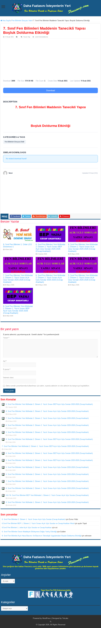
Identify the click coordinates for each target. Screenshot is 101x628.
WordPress (46, 618)
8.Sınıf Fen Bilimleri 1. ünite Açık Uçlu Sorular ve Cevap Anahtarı (27, 528)
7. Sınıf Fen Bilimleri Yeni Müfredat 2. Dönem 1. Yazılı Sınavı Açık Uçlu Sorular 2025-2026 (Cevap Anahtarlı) (47, 481)
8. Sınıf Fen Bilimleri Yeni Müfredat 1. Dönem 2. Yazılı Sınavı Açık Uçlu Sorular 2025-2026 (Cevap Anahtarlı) (47, 502)
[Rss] (51, 621)
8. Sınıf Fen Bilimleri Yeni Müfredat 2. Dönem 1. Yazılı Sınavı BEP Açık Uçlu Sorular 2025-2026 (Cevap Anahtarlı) (18, 309)
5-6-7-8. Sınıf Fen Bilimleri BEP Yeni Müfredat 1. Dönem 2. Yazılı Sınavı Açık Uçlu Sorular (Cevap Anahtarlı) (47, 495)
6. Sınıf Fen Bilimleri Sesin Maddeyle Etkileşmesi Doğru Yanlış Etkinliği (29, 532)
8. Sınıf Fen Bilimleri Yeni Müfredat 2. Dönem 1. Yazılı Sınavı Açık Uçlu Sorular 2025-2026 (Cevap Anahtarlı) (47, 488)
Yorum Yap (26, 37)
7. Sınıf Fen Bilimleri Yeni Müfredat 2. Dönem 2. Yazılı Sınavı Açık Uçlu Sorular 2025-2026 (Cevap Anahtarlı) (18, 278)
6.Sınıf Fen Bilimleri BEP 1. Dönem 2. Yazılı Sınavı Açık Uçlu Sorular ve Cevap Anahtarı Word (38, 523)
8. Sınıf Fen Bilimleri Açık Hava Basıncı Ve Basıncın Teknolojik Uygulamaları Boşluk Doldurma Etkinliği (41, 536)
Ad (4, 361)
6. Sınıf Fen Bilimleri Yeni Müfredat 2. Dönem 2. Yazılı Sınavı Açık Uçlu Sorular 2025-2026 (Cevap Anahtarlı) (50, 278)
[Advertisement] (50, 58)
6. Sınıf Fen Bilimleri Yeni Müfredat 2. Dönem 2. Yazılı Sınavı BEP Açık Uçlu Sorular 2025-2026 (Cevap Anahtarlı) (50, 247)
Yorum (6, 338)
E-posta (6, 369)
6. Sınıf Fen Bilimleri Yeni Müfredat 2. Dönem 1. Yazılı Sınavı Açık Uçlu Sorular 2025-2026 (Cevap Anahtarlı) (47, 474)
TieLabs (65, 618)
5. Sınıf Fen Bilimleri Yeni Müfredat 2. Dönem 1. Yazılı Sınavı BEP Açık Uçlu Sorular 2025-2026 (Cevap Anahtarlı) (49, 460)
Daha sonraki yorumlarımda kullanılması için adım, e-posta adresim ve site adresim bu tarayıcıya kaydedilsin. (48, 386)
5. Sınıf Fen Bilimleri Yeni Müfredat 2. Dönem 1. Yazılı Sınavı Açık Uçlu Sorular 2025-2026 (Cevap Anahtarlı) (47, 467)
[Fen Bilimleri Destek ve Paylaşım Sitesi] (50, 8)
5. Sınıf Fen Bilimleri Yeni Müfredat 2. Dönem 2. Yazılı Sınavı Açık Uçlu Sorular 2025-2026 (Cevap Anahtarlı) (83, 278)
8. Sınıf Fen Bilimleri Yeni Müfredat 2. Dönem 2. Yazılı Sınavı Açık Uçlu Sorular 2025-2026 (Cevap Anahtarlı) (83, 247)
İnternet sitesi (8, 378)
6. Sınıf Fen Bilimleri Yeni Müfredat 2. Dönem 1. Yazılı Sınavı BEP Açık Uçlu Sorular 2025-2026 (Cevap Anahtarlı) (49, 453)
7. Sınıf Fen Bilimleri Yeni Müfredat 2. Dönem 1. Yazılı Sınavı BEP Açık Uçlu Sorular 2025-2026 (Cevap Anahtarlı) (45, 446)
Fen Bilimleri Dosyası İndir (22, 21)
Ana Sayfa (6, 21)
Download (50, 90)
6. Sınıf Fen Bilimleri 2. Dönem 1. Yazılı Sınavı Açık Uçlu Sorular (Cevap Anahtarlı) (33, 519)
